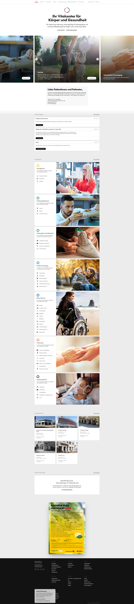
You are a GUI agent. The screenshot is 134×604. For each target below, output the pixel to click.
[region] (67, 59)
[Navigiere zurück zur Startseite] (36, 2)
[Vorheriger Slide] (36, 59)
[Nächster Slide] (97, 59)
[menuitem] (42, 1)
